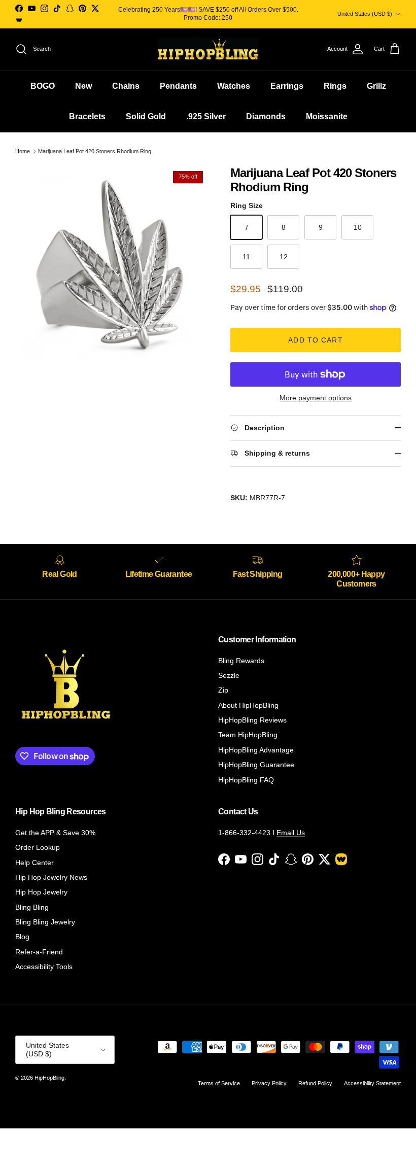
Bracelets (87, 116)
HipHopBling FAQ (246, 780)
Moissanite (327, 116)
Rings (335, 86)
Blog (22, 937)
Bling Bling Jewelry (45, 922)
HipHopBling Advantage (256, 750)
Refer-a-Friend (39, 952)
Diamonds (266, 116)
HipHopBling (49, 1078)
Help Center (34, 862)
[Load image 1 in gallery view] (111, 262)
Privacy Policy (269, 1083)
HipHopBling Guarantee (256, 765)
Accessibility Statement (372, 1083)
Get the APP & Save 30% (55, 833)
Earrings (286, 86)
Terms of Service (219, 1083)
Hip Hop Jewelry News (51, 877)
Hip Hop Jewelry (41, 892)
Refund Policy (315, 1083)
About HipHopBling (248, 705)
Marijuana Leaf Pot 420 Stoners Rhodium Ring (94, 151)
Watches (233, 86)
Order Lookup (37, 847)
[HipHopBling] (208, 49)
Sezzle (228, 675)
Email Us (290, 833)
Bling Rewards (241, 661)
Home (22, 151)
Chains (126, 86)
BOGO (42, 86)
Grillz (376, 86)
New (83, 86)
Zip (223, 690)
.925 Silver (206, 116)
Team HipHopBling (248, 735)
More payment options (316, 398)
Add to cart (315, 340)
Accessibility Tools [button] (44, 966)
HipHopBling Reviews (252, 720)
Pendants (178, 86)
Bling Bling (32, 907)
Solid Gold (146, 116)
